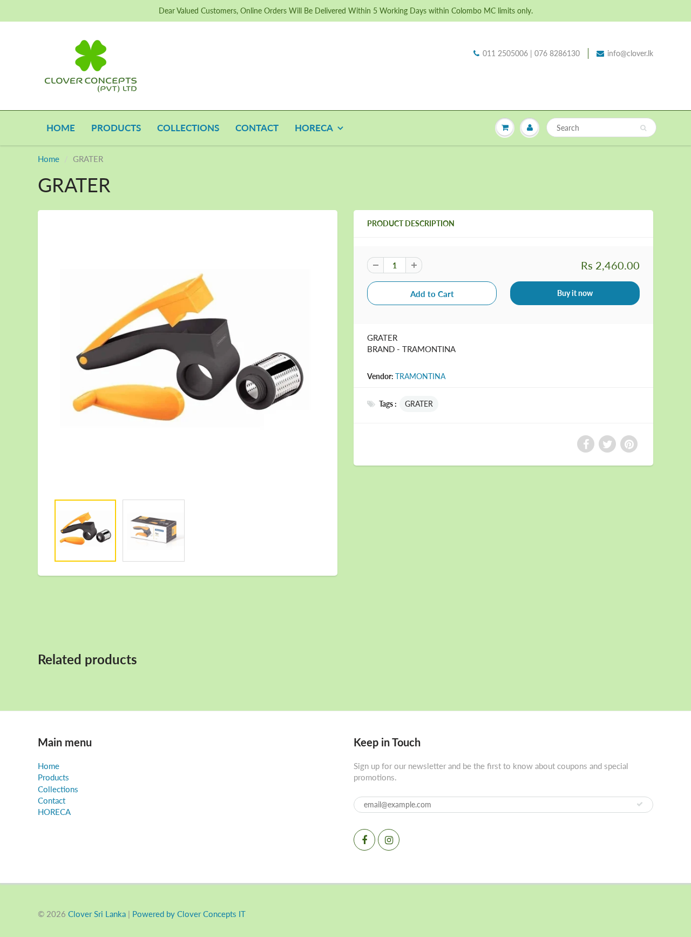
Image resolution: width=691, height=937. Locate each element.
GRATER (419, 403)
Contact (257, 127)
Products (116, 127)
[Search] (643, 128)
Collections (188, 127)
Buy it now (575, 293)
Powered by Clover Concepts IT (189, 914)
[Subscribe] (639, 804)
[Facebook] (364, 840)
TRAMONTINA (420, 376)
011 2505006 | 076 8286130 (531, 53)
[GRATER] (187, 357)
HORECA (314, 127)
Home (60, 127)
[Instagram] (388, 840)
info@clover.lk (630, 53)
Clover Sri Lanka (97, 914)
